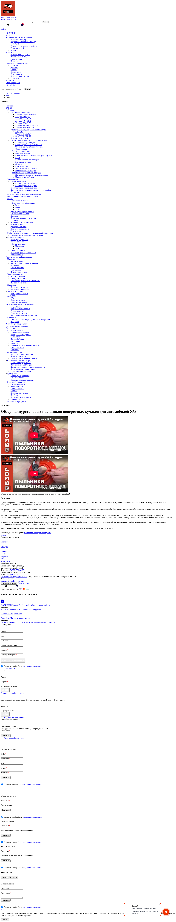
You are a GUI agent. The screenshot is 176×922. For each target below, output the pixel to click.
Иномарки (19, 246)
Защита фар (15, 343)
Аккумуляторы (17, 386)
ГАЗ (17, 205)
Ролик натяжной (17, 311)
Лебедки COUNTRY (23, 119)
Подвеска (11, 259)
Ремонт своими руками (20, 55)
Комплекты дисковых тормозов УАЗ (25, 281)
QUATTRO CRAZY (23, 134)
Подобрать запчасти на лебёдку (23, 42)
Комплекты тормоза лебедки (27, 160)
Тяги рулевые (16, 231)
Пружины (15, 266)
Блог (23, 581)
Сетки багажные (17, 348)
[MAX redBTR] (8, 27)
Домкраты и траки (14, 352)
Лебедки (10, 110)
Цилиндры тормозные (20, 289)
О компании (16, 72)
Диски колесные (19, 244)
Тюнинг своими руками (31, 609)
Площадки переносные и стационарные (31, 175)
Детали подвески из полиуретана (24, 263)
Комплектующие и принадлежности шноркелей (30, 319)
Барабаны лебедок (22, 153)
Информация (11, 63)
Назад (3, 535)
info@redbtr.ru (12, 574)
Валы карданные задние (25, 184)
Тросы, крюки (21, 149)
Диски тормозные (18, 276)
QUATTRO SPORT (23, 136)
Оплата (14, 70)
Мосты (10, 199)
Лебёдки (14, 605)
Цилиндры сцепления (19, 287)
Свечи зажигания (18, 384)
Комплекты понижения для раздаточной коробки (31, 190)
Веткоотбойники (17, 339)
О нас (10, 581)
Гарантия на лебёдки (19, 48)
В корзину (13, 877)
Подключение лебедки (24, 177)
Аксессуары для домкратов (22, 354)
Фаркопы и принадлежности (22, 380)
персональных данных (32, 666)
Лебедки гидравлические (25, 114)
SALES (9, 108)
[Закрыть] (2, 599)
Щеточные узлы (21, 166)
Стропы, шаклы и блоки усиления (29, 147)
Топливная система (15, 291)
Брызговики (15, 337)
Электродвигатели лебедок (26, 168)
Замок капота (16, 341)
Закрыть (5, 877)
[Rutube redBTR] (22, 27)
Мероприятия (16, 59)
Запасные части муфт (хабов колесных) (27, 235)
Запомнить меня (10, 687)
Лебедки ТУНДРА (22, 117)
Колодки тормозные (19, 278)
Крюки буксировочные (20, 376)
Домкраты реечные (18, 356)
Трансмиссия (12, 179)
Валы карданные (19, 181)
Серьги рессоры (17, 268)
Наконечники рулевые (20, 229)
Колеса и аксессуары (15, 237)
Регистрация (19, 693)
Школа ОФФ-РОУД (18, 57)
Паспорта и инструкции (20, 618)
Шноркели (11, 317)
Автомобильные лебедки (22, 112)
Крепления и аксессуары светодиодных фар (28, 367)
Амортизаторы (17, 261)
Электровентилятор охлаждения (24, 315)
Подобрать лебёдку (18, 39)
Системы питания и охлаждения (20, 304)
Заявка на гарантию (9, 583)
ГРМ (12, 298)
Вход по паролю (18, 717)
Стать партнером (13, 83)
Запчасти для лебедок (21, 151)
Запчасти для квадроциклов (17, 324)
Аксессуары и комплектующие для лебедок (30, 140)
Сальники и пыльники (20, 201)
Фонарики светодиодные (21, 371)
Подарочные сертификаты (16, 402)
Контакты (10, 81)
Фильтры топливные (19, 302)
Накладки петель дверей (21, 335)
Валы (17, 158)
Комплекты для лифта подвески (19, 257)
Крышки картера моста (20, 214)
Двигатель (11, 296)
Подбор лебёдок (25, 605)
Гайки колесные (17, 242)
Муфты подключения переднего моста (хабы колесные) (30, 233)
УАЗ (17, 209)
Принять (5, 920)
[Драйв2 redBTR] (17, 27)
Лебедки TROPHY (23, 123)
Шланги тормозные (19, 283)
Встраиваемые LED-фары (21, 365)
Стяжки (18, 164)
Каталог (9, 35)
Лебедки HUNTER (23, 121)
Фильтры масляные (18, 300)
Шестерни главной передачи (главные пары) (24, 194)
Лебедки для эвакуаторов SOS (27, 125)
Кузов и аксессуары (15, 330)
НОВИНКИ (11, 33)
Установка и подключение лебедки (26, 173)
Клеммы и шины (17, 389)
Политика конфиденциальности (14, 577)
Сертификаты (16, 74)
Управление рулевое (15, 225)
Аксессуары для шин (19, 240)
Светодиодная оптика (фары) (19, 360)
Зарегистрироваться (13, 660)
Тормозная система (15, 274)
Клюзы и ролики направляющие (28, 145)
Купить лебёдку (12, 37)
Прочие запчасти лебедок (25, 171)
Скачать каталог (24, 583)
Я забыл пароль (7, 693)
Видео (13, 50)
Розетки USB (16, 399)
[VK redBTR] (3, 27)
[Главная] (8, 15)
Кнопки (14, 391)
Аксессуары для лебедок (25, 142)
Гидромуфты (16, 307)
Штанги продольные (19, 272)
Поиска (27, 89)
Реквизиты (15, 78)
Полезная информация (20, 76)
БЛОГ (8, 52)
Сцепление (15, 192)
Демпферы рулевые (18, 227)
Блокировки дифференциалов (24, 203)
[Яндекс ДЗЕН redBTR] (13, 27)
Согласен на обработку (23, 784)
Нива (17, 207)
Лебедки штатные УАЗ (24, 127)
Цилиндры (11, 285)
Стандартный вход (8, 668)
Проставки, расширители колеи (23, 253)
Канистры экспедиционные (17, 326)
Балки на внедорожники (21, 363)
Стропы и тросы (17, 378)
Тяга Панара (16, 270)
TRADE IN (15, 44)
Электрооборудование (16, 382)
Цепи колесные (17, 255)
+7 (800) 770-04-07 (8, 17)
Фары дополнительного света (23, 369)
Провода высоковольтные (21, 397)
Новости (14, 61)
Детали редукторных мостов (22, 212)
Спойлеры (15, 350)
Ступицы (14, 220)
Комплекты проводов (19, 393)
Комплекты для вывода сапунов (24, 188)
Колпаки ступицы (18, 250)
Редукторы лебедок (23, 162)
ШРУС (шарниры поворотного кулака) (22, 196)
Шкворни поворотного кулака (23, 222)
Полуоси (14, 216)
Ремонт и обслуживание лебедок (24, 46)
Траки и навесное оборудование (24, 358)
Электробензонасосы (19, 294)
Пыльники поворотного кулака (23, 218)
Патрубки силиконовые (20, 309)
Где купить (10, 85)
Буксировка (12, 373)
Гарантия (14, 65)
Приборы (14, 395)
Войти (3, 29)
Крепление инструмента (21, 332)
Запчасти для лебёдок (41, 605)
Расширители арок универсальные (25, 345)
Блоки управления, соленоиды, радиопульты (33, 155)
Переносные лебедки (19, 138)
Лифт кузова (11, 328)
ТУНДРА (19, 132)
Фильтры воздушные (19, 313)
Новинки (9, 106)
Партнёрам (5, 618)
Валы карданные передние (26, 186)
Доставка (14, 68)
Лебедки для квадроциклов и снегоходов (29, 130)
